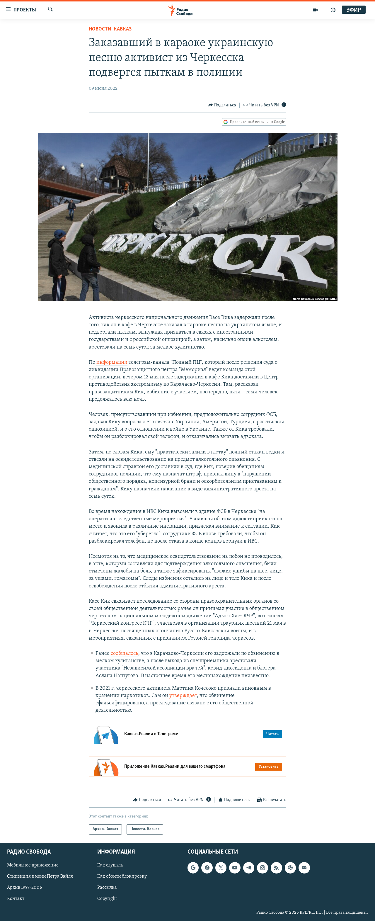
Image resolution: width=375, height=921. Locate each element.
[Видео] (315, 10)
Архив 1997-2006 (24, 887)
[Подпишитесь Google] (193, 867)
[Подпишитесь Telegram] (248, 867)
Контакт (15, 898)
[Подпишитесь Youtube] (234, 867)
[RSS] (276, 867)
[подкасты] (333, 10)
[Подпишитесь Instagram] (262, 867)
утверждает (183, 696)
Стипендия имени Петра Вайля (40, 876)
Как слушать (110, 865)
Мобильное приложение (33, 865)
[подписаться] (304, 867)
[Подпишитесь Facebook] (206, 867)
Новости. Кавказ (110, 29)
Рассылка (107, 887)
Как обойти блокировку (122, 876)
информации (111, 362)
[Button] (222, 105)
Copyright (107, 898)
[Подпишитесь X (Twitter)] (220, 867)
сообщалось (124, 653)
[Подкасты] (290, 867)
